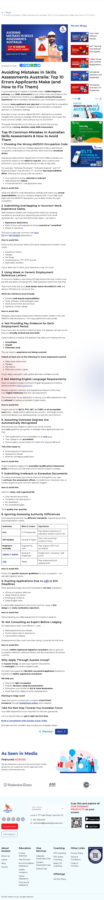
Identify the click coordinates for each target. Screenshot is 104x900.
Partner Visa (41, 869)
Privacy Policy (77, 853)
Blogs (8, 12)
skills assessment (24, 385)
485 (46, 581)
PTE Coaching (59, 853)
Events (4, 867)
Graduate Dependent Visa (43, 857)
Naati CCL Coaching (57, 864)
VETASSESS (14, 235)
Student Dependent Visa (43, 863)
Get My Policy (59, 879)
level (47, 437)
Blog (3, 863)
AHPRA (14, 554)
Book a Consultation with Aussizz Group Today (24, 721)
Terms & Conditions (75, 858)
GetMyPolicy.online (28, 703)
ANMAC (6, 554)
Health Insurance (23, 870)
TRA (4, 562)
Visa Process (24, 859)
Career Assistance (23, 877)
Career (4, 860)
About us (5, 856)
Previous (47, 731)
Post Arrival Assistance (24, 883)
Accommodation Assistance (26, 864)
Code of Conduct (75, 864)
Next (60, 731)
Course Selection (23, 854)
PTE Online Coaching (58, 858)
